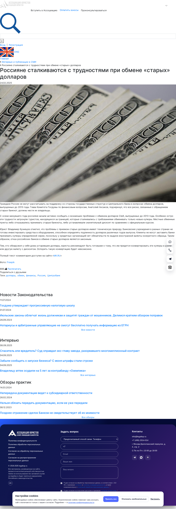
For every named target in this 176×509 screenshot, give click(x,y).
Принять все (110, 499)
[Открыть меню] (173, 5)
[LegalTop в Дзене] (166, 5)
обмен (20, 275)
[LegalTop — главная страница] (27, 433)
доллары (11, 275)
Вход (2, 45)
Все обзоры (88, 417)
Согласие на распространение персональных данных (22, 459)
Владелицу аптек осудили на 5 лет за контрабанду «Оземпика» (43, 370)
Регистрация (16, 45)
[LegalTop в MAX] (159, 5)
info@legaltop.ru (139, 436)
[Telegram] (170, 258)
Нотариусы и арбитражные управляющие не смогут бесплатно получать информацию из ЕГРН (64, 325)
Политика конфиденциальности (22, 441)
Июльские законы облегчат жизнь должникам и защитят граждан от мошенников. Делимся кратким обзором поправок (81, 315)
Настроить (155, 499)
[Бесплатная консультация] (170, 241)
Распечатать (14, 268)
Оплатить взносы (69, 10)
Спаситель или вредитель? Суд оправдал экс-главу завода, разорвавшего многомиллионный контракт (70, 350)
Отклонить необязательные (134, 499)
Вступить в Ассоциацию (44, 10)
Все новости (88, 329)
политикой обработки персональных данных (93, 487)
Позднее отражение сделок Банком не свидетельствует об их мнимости (49, 412)
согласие (78, 485)
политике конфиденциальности (81, 502)
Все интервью (88, 375)
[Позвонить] (170, 250)
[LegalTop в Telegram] (152, 5)
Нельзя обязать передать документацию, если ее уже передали (43, 403)
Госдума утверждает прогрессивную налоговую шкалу (37, 305)
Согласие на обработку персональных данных (25, 452)
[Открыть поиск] (10, 23)
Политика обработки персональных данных (24, 445)
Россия (41, 275)
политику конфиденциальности (94, 485)
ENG (16, 51)
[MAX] (170, 267)
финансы (30, 275)
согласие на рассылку (108, 490)
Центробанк (53, 275)
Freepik (11, 262)
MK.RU (57, 255)
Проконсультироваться (94, 10)
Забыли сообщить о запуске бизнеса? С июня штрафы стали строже (46, 360)
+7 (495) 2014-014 (140, 440)
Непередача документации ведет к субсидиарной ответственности (46, 393)
